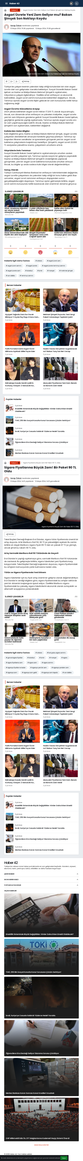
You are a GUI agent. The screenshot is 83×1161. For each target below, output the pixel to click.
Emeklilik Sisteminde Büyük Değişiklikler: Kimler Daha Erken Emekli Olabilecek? (40, 934)
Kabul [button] (64, 1158)
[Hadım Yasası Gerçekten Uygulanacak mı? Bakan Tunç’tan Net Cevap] (60, 339)
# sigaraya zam (11, 672)
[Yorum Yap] (6, 81)
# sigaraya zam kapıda (50, 672)
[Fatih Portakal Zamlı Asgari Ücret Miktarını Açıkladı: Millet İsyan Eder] (22, 339)
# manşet (50, 271)
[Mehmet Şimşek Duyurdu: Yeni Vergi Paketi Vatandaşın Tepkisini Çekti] (60, 305)
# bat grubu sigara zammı (56, 653)
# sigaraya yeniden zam (60, 668)
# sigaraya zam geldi (29, 672)
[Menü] (6, 3)
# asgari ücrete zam (13, 271)
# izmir (39, 271)
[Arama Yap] (76, 3)
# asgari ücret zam (54, 261)
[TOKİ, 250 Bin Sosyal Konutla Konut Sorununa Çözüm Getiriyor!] (41, 419)
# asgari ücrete (31, 266)
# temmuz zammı (26, 276)
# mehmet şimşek (66, 271)
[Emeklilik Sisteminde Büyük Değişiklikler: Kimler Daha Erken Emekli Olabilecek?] (41, 408)
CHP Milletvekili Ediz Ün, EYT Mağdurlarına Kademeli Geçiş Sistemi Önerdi (37, 1138)
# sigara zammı (47, 663)
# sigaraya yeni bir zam (38, 668)
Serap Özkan (16, 25)
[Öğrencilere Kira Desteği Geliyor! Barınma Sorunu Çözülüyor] (41, 441)
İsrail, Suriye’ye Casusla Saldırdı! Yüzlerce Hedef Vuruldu (30, 1015)
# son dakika (10, 276)
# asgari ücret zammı (13, 266)
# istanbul (28, 271)
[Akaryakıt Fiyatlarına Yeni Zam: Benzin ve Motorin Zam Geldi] (60, 373)
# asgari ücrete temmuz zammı (53, 266)
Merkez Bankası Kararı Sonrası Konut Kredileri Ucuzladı (30, 1093)
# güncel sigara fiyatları (14, 658)
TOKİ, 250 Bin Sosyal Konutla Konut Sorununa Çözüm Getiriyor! (33, 972)
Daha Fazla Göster (41, 1145)
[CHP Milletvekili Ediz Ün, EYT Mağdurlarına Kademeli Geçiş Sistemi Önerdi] (41, 1119)
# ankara (38, 261)
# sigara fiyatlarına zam (14, 663)
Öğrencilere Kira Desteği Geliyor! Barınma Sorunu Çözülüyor (32, 1053)
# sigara (64, 658)
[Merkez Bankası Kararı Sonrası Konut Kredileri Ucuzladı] (41, 452)
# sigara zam (32, 663)
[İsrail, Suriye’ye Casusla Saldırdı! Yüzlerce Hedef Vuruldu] (41, 430)
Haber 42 (14, 3)
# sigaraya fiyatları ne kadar (15, 668)
